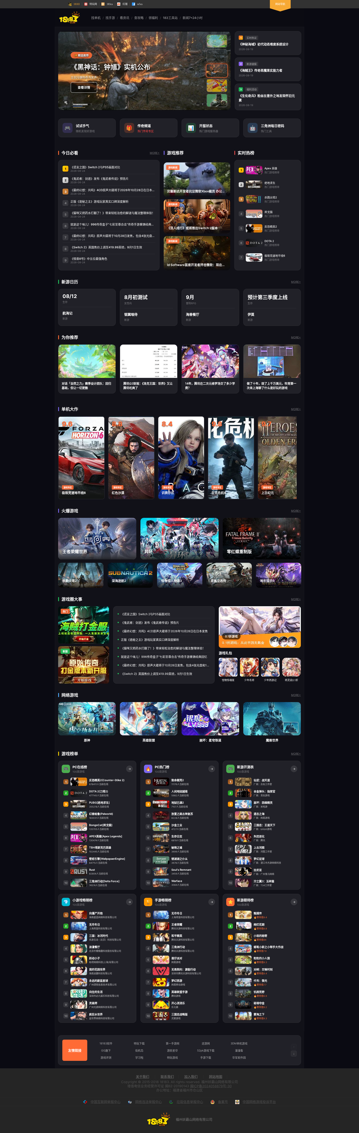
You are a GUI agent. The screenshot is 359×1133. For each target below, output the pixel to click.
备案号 (223, 1102)
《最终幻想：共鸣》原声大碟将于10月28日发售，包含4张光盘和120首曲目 (165, 665)
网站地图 (215, 1077)
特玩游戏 (172, 1057)
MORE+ (155, 153)
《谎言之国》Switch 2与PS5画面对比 (145, 614)
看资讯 (124, 18)
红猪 (125, 4)
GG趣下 (106, 1050)
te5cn (140, 4)
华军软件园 (239, 1057)
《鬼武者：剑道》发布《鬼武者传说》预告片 (150, 622)
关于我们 (142, 1077)
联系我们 (167, 1077)
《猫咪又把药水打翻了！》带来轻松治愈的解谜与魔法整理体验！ (163, 648)
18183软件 (106, 1043)
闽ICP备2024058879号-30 (211, 1086)
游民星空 (172, 1050)
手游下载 (205, 1057)
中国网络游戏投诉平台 (259, 1102)
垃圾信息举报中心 (190, 1102)
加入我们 (191, 1077)
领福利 (153, 18)
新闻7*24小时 (193, 18)
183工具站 (170, 18)
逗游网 (206, 1043)
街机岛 (139, 1050)
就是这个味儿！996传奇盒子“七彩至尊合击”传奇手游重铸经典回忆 (164, 656)
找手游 (110, 18)
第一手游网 (172, 1043)
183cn (110, 4)
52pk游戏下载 (205, 1050)
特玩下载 (139, 1043)
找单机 (96, 18)
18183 (77, 4)
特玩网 (93, 4)
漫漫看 (239, 1050)
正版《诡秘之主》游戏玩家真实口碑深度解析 (150, 639)
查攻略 (139, 18)
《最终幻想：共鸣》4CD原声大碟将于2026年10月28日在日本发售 (164, 631)
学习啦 (139, 1057)
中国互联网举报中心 (105, 1102)
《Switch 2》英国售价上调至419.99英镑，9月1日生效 (156, 673)
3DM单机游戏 (239, 1043)
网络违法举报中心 (148, 1102)
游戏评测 (106, 1057)
